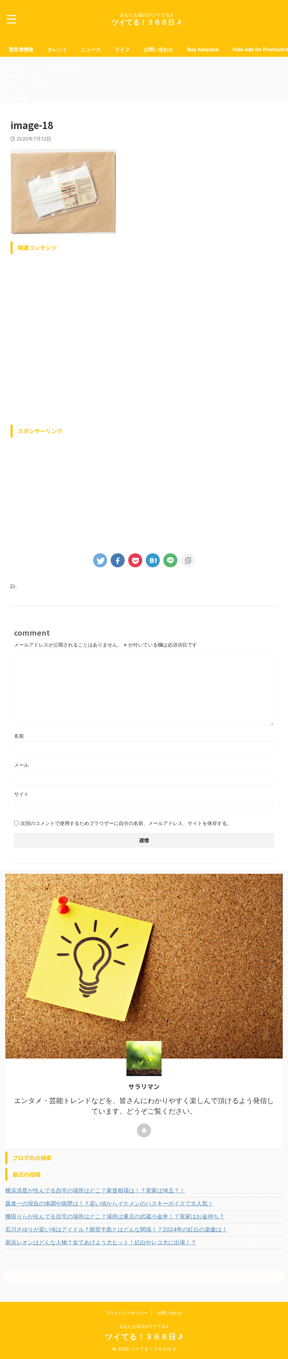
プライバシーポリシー (28, 90)
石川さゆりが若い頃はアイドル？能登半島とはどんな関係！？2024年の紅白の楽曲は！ (116, 1229)
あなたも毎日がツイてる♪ (144, 1326)
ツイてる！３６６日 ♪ (146, 22)
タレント (57, 49)
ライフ (122, 49)
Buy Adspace (202, 49)
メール (21, 765)
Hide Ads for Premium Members (42, 67)
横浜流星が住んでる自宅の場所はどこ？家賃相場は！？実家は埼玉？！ (95, 1190)
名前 (19, 736)
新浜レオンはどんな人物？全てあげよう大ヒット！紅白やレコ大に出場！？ (100, 1242)
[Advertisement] (144, 338)
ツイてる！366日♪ (24, 82)
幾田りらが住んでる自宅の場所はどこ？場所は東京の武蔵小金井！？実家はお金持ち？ (114, 1216)
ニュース (91, 49)
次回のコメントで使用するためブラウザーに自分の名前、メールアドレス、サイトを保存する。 (126, 823)
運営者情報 (21, 49)
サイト (21, 794)
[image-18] (153, 560)
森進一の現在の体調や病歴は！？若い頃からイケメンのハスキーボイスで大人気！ (109, 1203)
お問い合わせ (158, 49)
